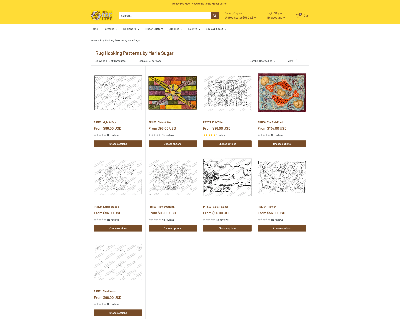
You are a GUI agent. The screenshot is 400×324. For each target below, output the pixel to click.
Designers (129, 28)
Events (192, 28)
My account (274, 17)
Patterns (108, 28)
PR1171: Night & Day (105, 122)
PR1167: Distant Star (160, 122)
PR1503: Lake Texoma (215, 206)
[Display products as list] (303, 61)
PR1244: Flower (267, 206)
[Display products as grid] (298, 61)
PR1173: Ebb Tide (212, 122)
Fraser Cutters (154, 28)
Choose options (118, 143)
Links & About (214, 28)
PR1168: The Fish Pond (270, 122)
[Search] (215, 15)
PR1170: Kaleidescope (106, 206)
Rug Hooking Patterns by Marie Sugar (120, 40)
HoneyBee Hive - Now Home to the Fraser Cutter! (200, 3)
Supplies (174, 28)
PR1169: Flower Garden (162, 206)
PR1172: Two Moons (105, 291)
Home (94, 28)
